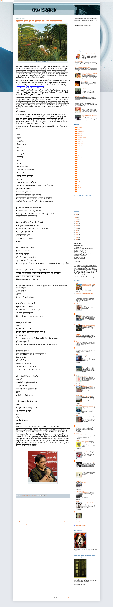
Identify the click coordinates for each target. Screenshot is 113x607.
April (76, 217)
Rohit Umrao (79, 135)
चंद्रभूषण (78, 155)
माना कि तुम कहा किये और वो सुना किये (88, 502)
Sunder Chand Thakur (81, 137)
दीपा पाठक (78, 161)
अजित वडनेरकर (79, 145)
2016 (77, 223)
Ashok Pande (79, 127)
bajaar (77, 283)
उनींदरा (77, 415)
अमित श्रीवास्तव (21, 497)
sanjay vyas (79, 187)
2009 (77, 236)
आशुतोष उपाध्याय (80, 151)
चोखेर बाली (78, 522)
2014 (77, 227)
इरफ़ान (78, 153)
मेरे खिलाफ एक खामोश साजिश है (87, 108)
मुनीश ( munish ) (80, 169)
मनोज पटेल (79, 165)
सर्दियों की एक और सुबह (85, 492)
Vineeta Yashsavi (80, 143)
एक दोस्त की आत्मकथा (85, 88)
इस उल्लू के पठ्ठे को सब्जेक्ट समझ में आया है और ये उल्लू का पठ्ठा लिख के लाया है (89, 74)
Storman (59, 597)
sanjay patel (79, 185)
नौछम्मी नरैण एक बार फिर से (79, 102)
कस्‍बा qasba (78, 481)
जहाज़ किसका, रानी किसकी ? (86, 315)
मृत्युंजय (78, 171)
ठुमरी (77, 354)
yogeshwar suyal (80, 191)
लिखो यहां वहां (78, 303)
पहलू (76, 341)
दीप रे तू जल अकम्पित (84, 81)
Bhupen (78, 129)
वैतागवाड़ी (77, 433)
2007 (77, 239)
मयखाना (77, 511)
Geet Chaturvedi (80, 131)
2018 (77, 219)
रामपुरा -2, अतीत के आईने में (86, 396)
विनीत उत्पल (79, 173)
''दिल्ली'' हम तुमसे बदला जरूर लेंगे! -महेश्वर (88, 462)
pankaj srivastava (80, 181)
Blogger (68, 597)
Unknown (79, 139)
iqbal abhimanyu (80, 179)
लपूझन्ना (77, 425)
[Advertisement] (42, 509)
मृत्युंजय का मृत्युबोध (79, 461)
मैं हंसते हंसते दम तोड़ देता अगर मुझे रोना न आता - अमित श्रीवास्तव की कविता (39, 21)
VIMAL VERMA (80, 141)
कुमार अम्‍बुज (78, 347)
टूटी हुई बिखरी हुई (79, 405)
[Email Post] (38, 495)
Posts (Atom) (24, 524)
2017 (77, 221)
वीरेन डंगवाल (79, 175)
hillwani (78, 177)
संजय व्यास (78, 334)
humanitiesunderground (81, 525)
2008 (77, 237)
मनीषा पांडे (78, 163)
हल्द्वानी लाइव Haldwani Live (81, 385)
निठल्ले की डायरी (79, 395)
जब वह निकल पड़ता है (79, 61)
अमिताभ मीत (79, 149)
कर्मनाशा (77, 440)
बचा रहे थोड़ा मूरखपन (85, 441)
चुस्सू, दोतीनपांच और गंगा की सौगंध (81, 427)
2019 (77, 216)
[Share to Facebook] (45, 495)
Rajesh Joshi (79, 133)
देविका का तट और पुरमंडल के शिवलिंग (88, 386)
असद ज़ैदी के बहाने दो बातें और (80, 96)
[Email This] (40, 495)
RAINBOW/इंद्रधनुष (80, 491)
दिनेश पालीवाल (79, 157)
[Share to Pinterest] (46, 495)
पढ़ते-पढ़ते (77, 375)
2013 (77, 228)
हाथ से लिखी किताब (79, 335)
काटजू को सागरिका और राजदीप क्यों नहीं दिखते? (83, 67)
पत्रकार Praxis (79, 364)
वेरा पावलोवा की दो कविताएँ (86, 376)
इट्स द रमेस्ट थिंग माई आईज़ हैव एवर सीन (88, 54)
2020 (77, 214)
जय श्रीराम (84, 482)
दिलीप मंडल (79, 159)
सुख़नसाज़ (77, 501)
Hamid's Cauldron (80, 471)
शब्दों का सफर (78, 314)
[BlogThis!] (42, 495)
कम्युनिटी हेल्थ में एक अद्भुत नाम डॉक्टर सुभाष (88, 406)
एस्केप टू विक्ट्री (84, 451)
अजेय (78, 147)
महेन (77, 167)
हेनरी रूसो (28, 497)
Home (43, 521)
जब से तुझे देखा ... (85, 416)
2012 (77, 230)
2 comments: (33, 495)
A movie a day (79, 450)
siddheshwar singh (81, 189)
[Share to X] (43, 495)
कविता (25, 497)
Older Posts (66, 521)
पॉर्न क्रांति (77, 342)
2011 (77, 232)
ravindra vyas (79, 183)
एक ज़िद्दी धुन (78, 324)
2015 (77, 225)
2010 (77, 234)
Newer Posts (18, 521)
